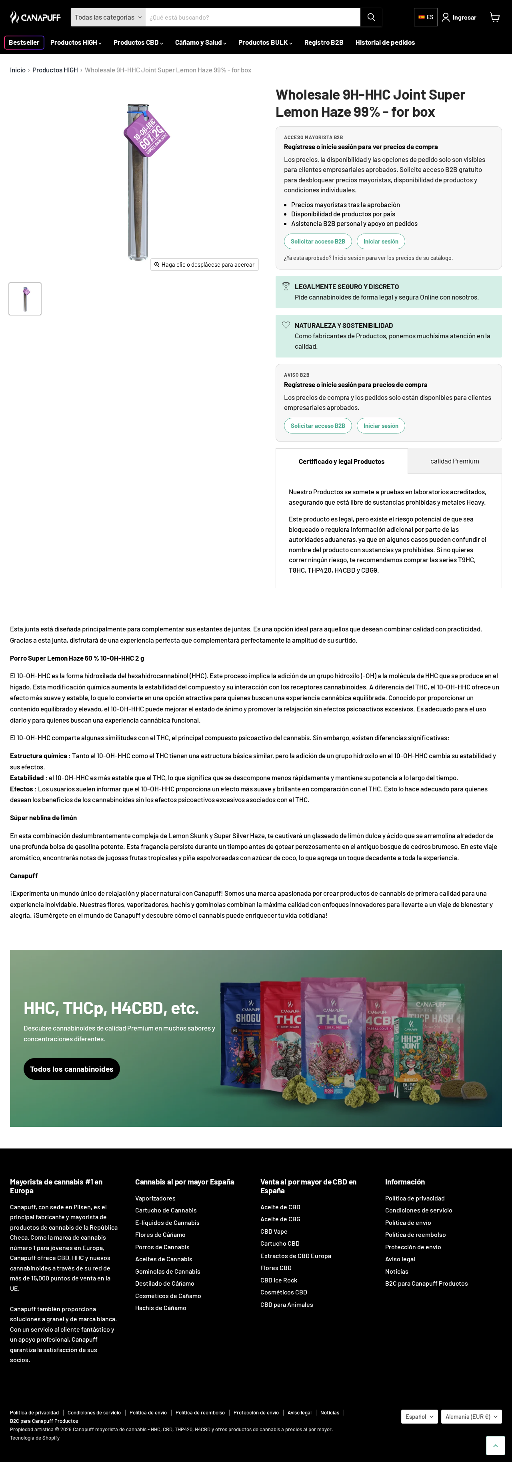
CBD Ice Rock (278, 1280)
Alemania (468, 1416)
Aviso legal (400, 1258)
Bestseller (24, 42)
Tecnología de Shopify (35, 1437)
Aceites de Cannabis (163, 1258)
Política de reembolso (415, 1234)
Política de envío (408, 1222)
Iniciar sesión (381, 241)
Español (416, 1416)
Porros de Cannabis (162, 1246)
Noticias (396, 1271)
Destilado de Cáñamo (164, 1283)
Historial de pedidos (385, 42)
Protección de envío (413, 1246)
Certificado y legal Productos (342, 461)
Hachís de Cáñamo (160, 1307)
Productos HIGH (74, 42)
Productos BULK (263, 42)
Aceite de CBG (280, 1218)
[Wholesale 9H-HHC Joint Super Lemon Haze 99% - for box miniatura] (25, 299)
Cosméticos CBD (283, 1292)
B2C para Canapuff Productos (426, 1283)
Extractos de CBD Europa (295, 1255)
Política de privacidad (415, 1198)
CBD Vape (274, 1231)
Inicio (18, 70)
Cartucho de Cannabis (166, 1210)
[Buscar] (371, 17)
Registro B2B (324, 42)
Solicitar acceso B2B (318, 241)
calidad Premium (454, 461)
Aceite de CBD (280, 1206)
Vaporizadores (155, 1198)
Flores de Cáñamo (160, 1234)
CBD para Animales (286, 1304)
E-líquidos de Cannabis (167, 1222)
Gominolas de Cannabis (167, 1271)
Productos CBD (137, 42)
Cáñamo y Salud (199, 42)
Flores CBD (276, 1267)
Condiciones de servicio (418, 1210)
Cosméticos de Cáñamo (168, 1295)
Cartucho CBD (280, 1243)
